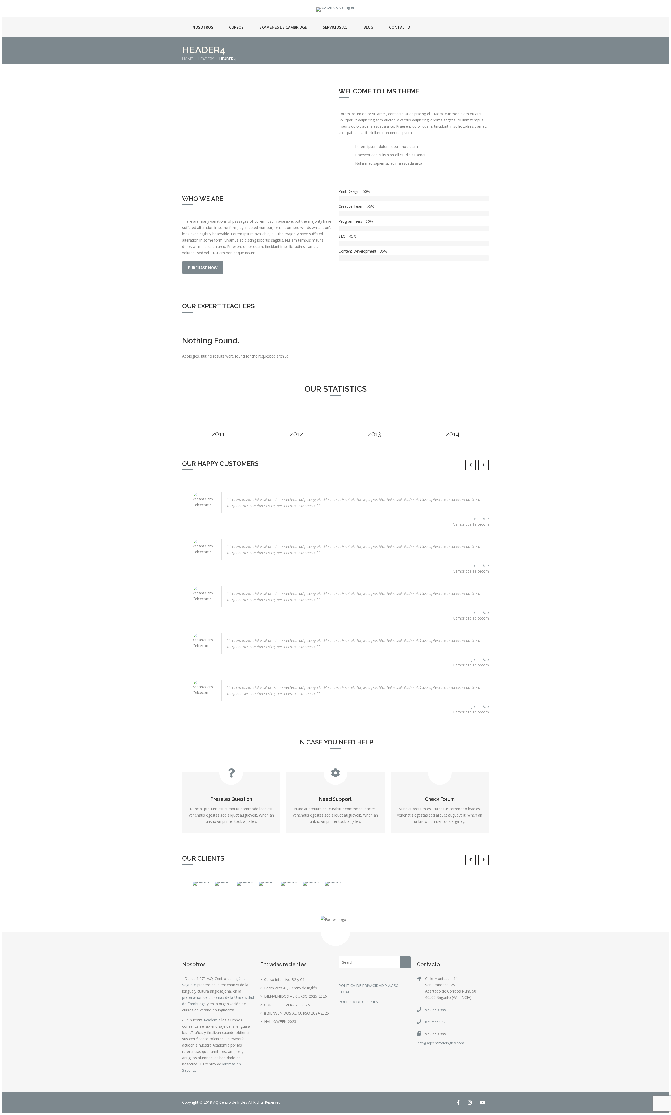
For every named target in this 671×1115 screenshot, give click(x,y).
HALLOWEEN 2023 (280, 1021)
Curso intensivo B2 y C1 (284, 979)
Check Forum (440, 799)
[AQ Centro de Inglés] (335, 9)
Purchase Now (203, 267)
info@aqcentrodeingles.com (440, 1043)
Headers (206, 59)
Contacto (399, 27)
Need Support (335, 799)
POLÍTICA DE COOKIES (358, 1001)
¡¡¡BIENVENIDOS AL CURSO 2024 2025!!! (297, 1013)
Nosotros (202, 27)
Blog (368, 27)
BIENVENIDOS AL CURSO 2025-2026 (295, 996)
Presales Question (231, 799)
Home (187, 59)
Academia (212, 1019)
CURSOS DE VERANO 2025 (287, 1004)
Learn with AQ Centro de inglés (290, 987)
